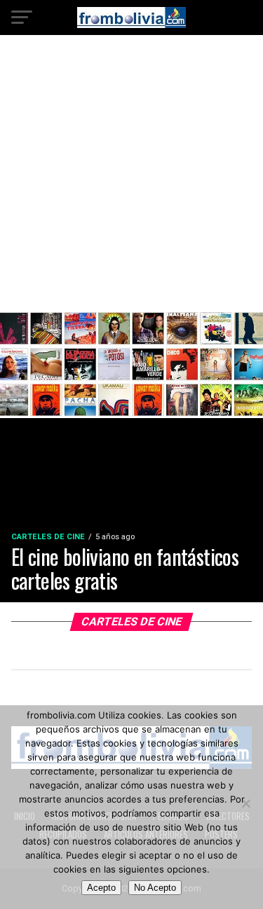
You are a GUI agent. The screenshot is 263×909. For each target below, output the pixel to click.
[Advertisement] (131, 184)
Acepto (101, 887)
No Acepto (155, 887)
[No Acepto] (245, 803)
